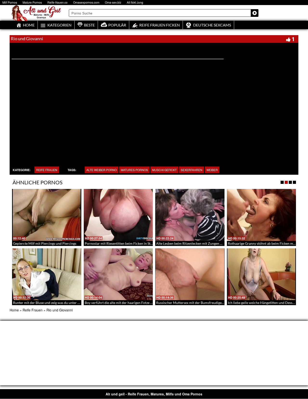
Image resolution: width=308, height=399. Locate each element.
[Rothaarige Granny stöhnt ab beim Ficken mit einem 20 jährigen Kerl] (261, 215)
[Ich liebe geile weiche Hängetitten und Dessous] (261, 274)
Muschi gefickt (164, 170)
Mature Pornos (32, 2)
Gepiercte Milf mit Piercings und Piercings (44, 243)
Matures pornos (134, 170)
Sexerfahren (191, 170)
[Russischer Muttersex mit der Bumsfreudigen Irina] (190, 274)
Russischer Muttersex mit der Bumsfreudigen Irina (193, 303)
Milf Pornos (9, 2)
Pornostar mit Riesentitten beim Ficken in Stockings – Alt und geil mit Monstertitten (147, 243)
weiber (212, 170)
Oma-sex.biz (113, 2)
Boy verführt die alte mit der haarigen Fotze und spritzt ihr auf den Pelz (137, 303)
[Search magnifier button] (254, 13)
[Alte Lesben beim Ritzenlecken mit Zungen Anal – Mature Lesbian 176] (190, 215)
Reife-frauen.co (57, 2)
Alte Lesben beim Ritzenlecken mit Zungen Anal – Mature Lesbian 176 (208, 243)
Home (14, 310)
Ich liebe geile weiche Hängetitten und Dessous (263, 303)
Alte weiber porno (101, 170)
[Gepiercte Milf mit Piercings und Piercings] (46, 215)
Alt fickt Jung (135, 2)
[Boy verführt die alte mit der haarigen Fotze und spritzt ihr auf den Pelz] (118, 274)
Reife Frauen (46, 170)
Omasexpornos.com (86, 2)
